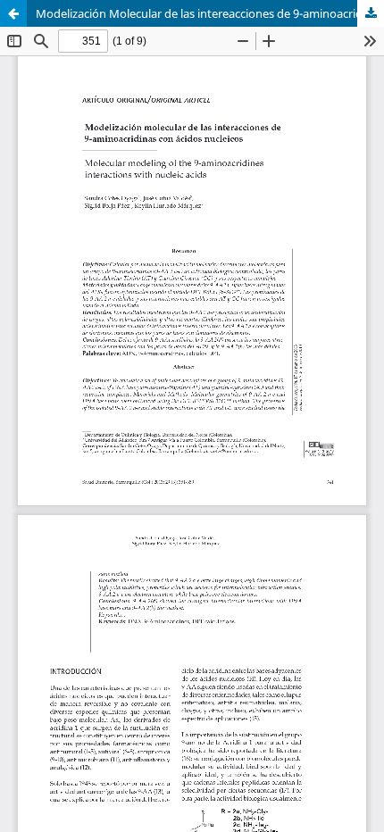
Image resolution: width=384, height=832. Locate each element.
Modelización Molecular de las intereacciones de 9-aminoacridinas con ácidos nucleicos (210, 13)
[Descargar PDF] (370, 13)
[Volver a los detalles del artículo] (13, 13)
